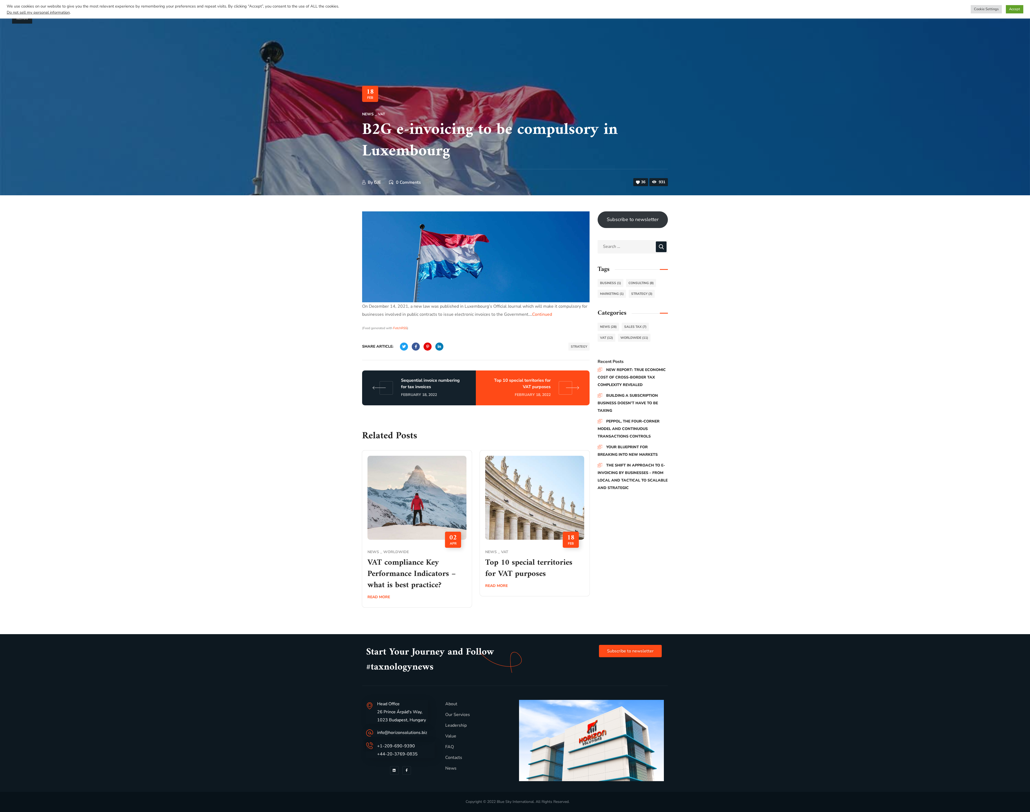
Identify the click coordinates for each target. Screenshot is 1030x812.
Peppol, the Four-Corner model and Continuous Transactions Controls (629, 429)
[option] (417, 532)
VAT (381, 114)
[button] (630, 651)
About (451, 704)
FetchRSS (400, 328)
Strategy (579, 346)
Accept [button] (1014, 9)
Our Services (457, 715)
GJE (377, 182)
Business (610, 283)
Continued (542, 314)
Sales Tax (635, 327)
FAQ (449, 747)
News (368, 114)
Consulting (641, 283)
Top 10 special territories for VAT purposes (528, 568)
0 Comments (408, 182)
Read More (378, 597)
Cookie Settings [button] (986, 9)
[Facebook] (406, 770)
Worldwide (396, 551)
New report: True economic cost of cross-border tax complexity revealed (632, 377)
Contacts (453, 757)
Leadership (456, 725)
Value (450, 736)
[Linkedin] (394, 770)
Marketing (612, 294)
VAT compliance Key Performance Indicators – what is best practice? (411, 574)
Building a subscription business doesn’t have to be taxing (628, 403)
